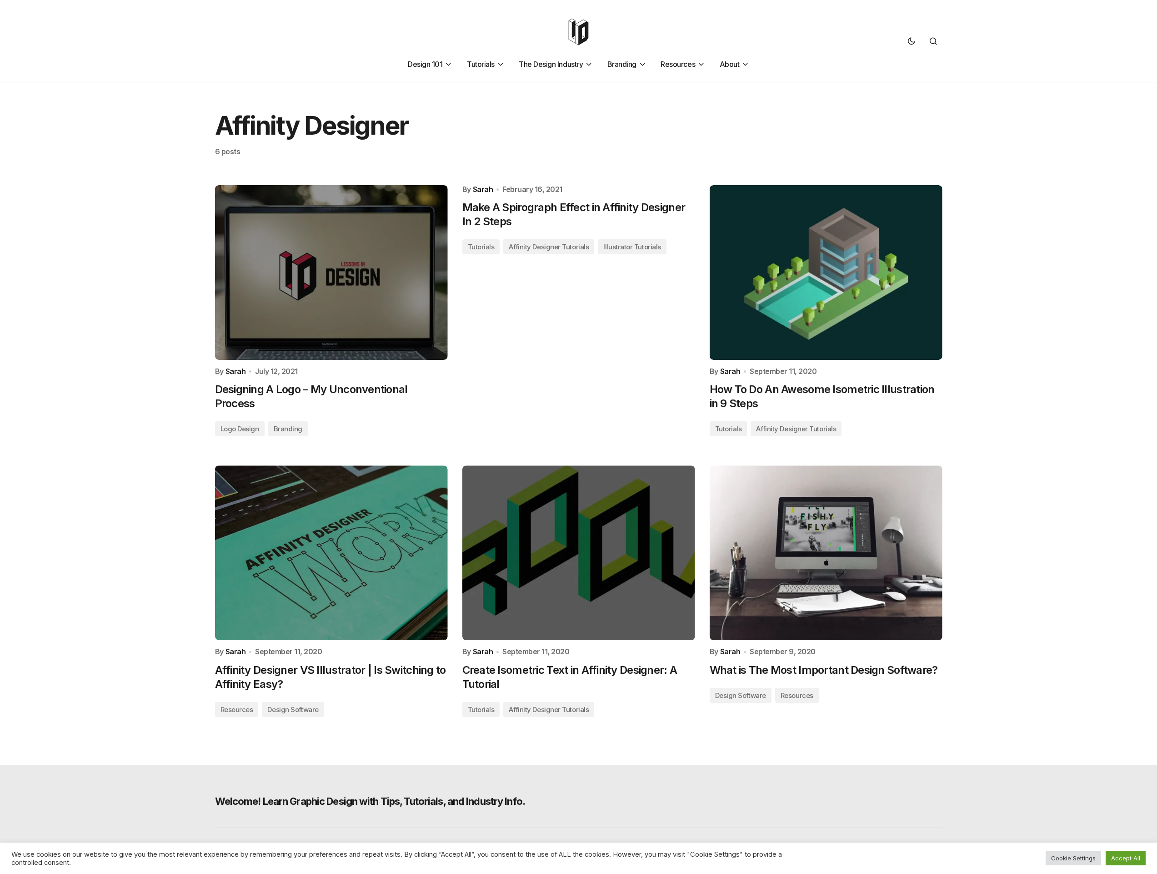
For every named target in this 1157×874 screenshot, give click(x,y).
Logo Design (239, 428)
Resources (236, 709)
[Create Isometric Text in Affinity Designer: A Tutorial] (578, 552)
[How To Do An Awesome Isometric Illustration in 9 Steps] (826, 272)
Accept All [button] (1125, 858)
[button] (911, 41)
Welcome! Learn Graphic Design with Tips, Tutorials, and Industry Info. (370, 801)
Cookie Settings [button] (1073, 858)
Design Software (292, 709)
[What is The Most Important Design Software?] (826, 552)
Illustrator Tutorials (632, 246)
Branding (288, 428)
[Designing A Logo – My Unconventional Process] (331, 272)
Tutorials (481, 246)
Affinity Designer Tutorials (549, 246)
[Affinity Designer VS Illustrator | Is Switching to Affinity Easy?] (331, 552)
